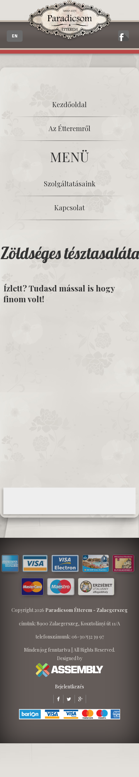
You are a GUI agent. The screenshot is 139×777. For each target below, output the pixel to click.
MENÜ (69, 156)
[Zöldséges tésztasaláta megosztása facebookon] (56, 699)
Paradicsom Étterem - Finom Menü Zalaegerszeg (69, 21)
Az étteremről (69, 128)
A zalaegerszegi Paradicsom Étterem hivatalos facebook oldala (123, 35)
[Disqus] (69, 395)
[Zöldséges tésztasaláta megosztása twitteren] (67, 699)
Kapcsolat (69, 207)
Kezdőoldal (69, 104)
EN (15, 36)
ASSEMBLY (69, 670)
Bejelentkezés (69, 686)
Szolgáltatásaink (69, 183)
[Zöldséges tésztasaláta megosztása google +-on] (79, 699)
